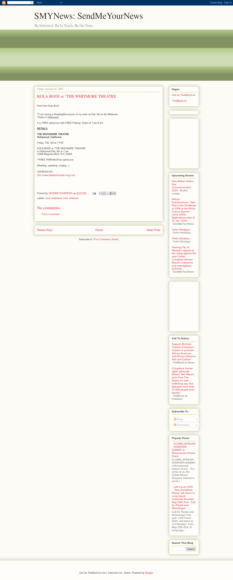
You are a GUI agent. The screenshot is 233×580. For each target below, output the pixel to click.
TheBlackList (179, 100)
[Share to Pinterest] (114, 193)
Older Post (153, 230)
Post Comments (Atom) (106, 239)
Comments (182, 424)
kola (65, 198)
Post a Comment (51, 214)
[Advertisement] (116, 55)
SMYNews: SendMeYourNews (88, 15)
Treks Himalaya (181, 229)
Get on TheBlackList (183, 94)
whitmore (74, 198)
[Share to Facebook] (111, 193)
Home (99, 230)
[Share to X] (107, 193)
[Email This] (100, 193)
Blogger (149, 572)
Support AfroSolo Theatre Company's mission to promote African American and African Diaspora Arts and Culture (184, 352)
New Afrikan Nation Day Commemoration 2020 (183, 186)
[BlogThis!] (104, 193)
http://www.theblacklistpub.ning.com (56, 175)
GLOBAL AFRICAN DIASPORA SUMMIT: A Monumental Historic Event (184, 449)
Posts (179, 419)
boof (48, 198)
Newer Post (44, 230)
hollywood (57, 198)
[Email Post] (94, 193)
